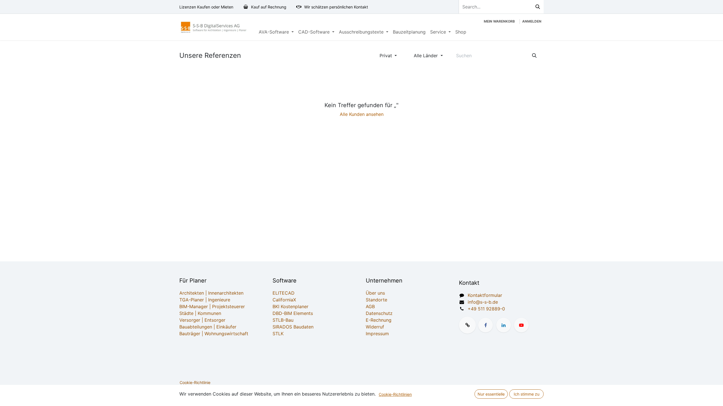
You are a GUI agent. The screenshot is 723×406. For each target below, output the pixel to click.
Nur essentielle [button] (491, 394)
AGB (370, 306)
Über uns (375, 293)
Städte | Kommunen (200, 313)
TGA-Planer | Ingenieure (204, 300)
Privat (386, 55)
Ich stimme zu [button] (526, 394)
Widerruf (375, 327)
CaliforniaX (284, 300)
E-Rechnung (378, 320)
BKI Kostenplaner (290, 306)
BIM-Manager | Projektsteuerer (212, 306)
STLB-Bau (283, 320)
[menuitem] (276, 31)
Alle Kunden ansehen (362, 114)
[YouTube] (521, 325)
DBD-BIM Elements (293, 313)
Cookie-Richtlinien (395, 394)
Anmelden (531, 21)
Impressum (377, 333)
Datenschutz (379, 313)
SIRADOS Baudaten (293, 327)
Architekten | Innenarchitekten (211, 293)
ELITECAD (284, 293)
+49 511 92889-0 (486, 309)
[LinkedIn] (503, 325)
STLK (278, 333)
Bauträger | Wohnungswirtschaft (213, 333)
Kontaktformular (485, 295)
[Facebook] (485, 325)
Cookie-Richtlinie (195, 382)
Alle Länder (426, 55)
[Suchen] (538, 7)
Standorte (376, 300)
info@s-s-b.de (483, 302)
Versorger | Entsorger (202, 320)
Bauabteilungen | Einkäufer (207, 327)
